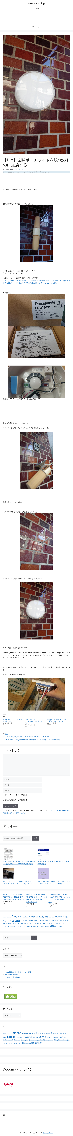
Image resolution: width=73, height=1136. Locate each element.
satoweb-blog (36, 3)
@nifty (4, 917)
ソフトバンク (57, 923)
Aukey (41, 917)
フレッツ (6, 926)
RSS (6, 993)
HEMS (9, 921)
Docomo (59, 916)
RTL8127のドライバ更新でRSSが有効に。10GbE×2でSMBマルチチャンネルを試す (13, 897)
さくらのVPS (35, 923)
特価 (42, 926)
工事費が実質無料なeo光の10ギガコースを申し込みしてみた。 (28, 737)
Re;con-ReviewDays (12, 977)
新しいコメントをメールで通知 (16, 795)
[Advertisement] (37, 17)
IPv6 (22, 921)
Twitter (14, 923)
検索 (35, 838)
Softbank (65, 921)
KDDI (26, 921)
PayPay (57, 921)
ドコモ (63, 923)
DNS (53, 917)
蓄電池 (47, 926)
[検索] (34, 938)
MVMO (36, 921)
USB (21, 923)
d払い (66, 917)
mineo (30, 920)
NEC (46, 921)
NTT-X (51, 921)
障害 (60, 926)
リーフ (20, 926)
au (37, 917)
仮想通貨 (33, 926)
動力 (38, 926)
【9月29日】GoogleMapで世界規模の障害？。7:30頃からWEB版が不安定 (32, 740)
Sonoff (5, 923)
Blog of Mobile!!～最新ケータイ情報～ (18, 972)
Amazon (17, 916)
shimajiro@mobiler (11, 974)
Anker (32, 916)
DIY (6, 734)
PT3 (61, 921)
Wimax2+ (27, 923)
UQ (18, 923)
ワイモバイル (26, 926)
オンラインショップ (46, 923)
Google (5, 921)
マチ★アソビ (13, 926)
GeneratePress (48, 1133)
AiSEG (9, 917)
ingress (16, 920)
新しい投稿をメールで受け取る (16, 800)
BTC (46, 917)
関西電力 (54, 926)
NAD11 (42, 921)
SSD (9, 923)
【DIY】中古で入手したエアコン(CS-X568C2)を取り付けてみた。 (35, 721)
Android (25, 917)
